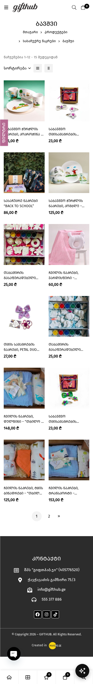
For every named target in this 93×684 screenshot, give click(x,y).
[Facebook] (38, 614)
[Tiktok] (55, 614)
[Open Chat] (82, 671)
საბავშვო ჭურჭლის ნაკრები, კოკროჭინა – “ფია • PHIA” (23, 134)
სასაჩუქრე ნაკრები (39, 41)
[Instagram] (46, 614)
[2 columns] (48, 68)
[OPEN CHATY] (14, 653)
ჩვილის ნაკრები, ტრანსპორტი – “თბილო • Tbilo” (63, 493)
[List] (37, 68)
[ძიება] (74, 7)
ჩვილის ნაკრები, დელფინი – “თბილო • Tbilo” (23, 421)
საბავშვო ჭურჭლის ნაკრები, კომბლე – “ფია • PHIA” (66, 206)
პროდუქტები (56, 32)
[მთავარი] (9, 677)
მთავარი (30, 32)
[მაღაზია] (28, 677)
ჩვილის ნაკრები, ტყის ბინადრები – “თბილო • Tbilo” (23, 493)
